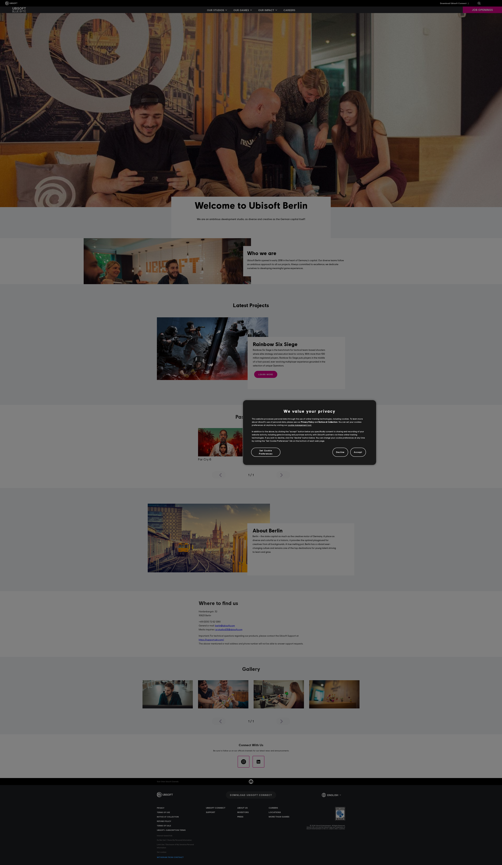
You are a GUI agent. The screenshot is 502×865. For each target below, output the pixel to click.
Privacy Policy (307, 422)
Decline (340, 452)
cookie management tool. (300, 425)
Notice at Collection (327, 422)
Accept (358, 452)
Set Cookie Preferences (266, 452)
